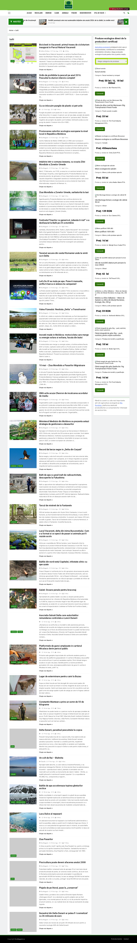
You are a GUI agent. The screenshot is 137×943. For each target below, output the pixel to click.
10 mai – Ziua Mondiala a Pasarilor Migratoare (62, 365)
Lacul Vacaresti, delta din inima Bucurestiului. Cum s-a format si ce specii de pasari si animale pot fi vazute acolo (64, 534)
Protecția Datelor (116, 939)
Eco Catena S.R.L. (115, 215)
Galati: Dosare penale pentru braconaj (57, 590)
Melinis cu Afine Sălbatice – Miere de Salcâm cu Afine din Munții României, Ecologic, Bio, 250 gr (109, 300)
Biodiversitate (85, 13)
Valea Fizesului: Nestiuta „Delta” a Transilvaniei (62, 309)
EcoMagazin (44, 82)
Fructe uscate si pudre (109, 111)
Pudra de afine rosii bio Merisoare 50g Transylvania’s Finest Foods (110, 106)
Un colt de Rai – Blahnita (51, 758)
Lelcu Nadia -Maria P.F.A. (117, 182)
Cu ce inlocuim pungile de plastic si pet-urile (60, 106)
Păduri (74, 13)
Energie (48, 13)
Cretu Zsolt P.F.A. (114, 153)
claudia (43, 761)
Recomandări (21, 802)
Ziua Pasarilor (46, 839)
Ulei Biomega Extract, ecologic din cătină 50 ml (111, 201)
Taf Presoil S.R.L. (114, 278)
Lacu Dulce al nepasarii (50, 814)
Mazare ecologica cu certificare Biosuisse (111, 139)
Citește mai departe (45, 70)
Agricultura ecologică (102, 47)
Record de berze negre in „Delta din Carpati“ (60, 449)
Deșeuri (20, 298)
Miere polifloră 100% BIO (104, 232)
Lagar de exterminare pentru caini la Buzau (60, 676)
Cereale (104, 143)
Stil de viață (99, 13)
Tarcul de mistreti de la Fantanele (55, 505)
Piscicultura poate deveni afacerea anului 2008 (62, 862)
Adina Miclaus (45, 51)
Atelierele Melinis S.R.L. (117, 315)
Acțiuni (13, 148)
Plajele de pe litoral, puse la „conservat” (58, 888)
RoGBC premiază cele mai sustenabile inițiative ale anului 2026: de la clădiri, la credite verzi (46, 20)
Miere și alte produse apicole (112, 172)
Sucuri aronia (100, 72)
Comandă (99, 93)
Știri (12, 61)
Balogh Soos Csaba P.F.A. (117, 245)
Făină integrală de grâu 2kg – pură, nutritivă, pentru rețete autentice (109, 334)
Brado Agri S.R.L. (114, 349)
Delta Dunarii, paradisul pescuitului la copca (60, 730)
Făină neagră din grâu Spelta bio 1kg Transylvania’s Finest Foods (109, 367)
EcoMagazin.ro (20, 939)
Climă (56, 13)
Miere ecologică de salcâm (105, 169)
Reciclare (39, 13)
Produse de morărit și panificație (113, 339)
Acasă (29, 13)
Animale (65, 13)
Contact (126, 939)
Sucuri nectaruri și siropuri (111, 75)
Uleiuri (104, 206)
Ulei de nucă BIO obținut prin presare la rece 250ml (110, 264)
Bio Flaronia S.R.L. (115, 88)
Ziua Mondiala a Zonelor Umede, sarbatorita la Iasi (64, 192)
